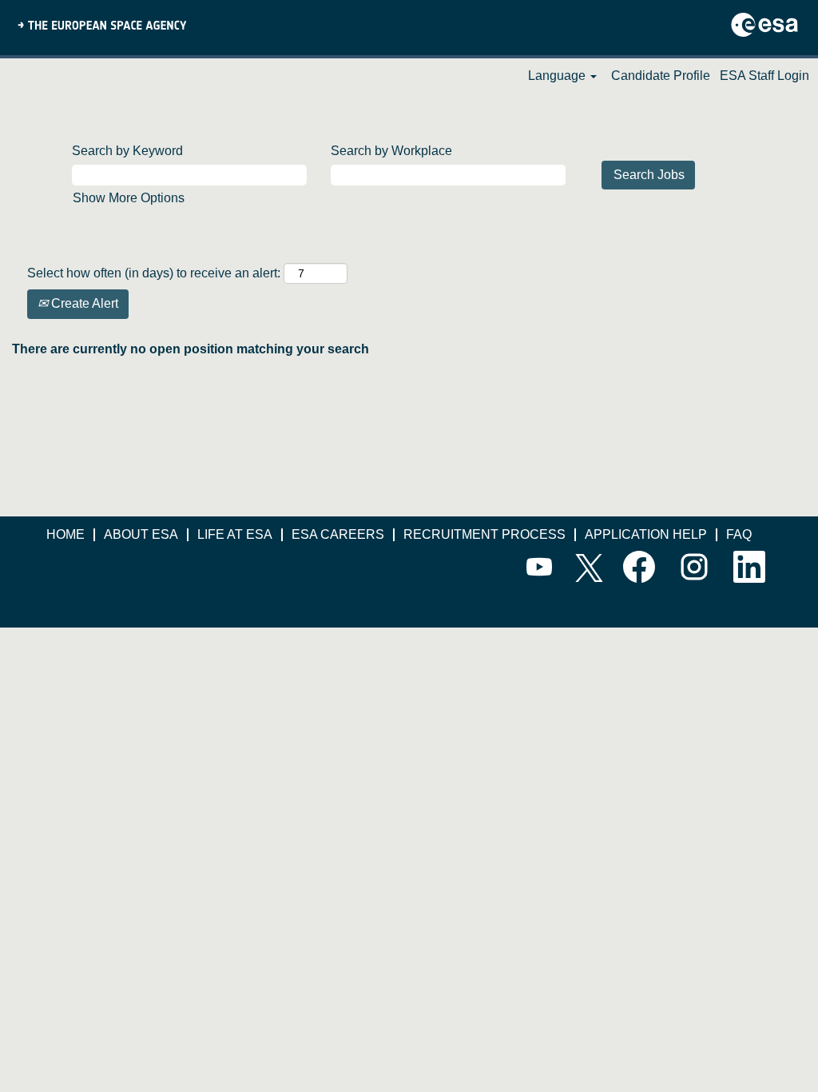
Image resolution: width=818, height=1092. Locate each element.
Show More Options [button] (129, 198)
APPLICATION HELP (646, 534)
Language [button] (558, 75)
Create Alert (83, 303)
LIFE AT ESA (234, 534)
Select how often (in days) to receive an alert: (153, 273)
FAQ (739, 534)
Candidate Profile (660, 75)
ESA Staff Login (764, 75)
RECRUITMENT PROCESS (484, 534)
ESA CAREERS (338, 534)
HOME (65, 534)
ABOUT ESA (141, 534)
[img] (102, 24)
